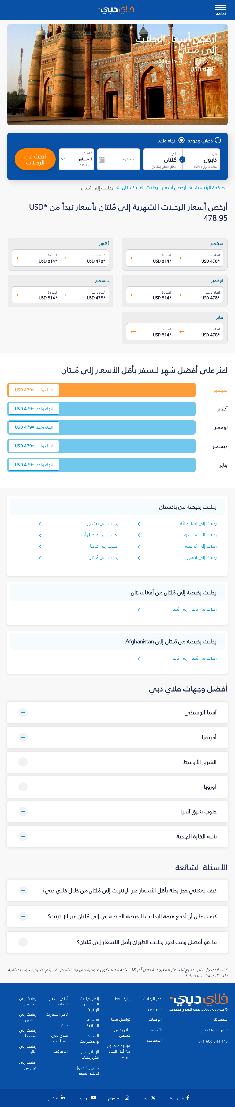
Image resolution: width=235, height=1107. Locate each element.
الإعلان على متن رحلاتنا (89, 1054)
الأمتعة (156, 1030)
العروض (155, 1009)
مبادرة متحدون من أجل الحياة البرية (118, 1051)
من (214, 153)
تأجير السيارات (57, 1014)
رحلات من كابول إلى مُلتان (193, 609)
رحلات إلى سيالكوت (199, 535)
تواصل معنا (120, 1019)
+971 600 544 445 (212, 1041)
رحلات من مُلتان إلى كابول (193, 658)
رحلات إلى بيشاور (102, 523)
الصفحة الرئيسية (211, 187)
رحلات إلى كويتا (104, 546)
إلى (174, 153)
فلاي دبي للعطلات (59, 1038)
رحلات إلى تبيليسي (27, 1001)
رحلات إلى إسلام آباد (198, 523)
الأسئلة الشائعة (93, 1022)
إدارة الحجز (122, 998)
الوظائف (61, 1051)
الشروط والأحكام (214, 1030)
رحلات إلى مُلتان (103, 557)
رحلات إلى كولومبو (27, 1065)
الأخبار (125, 1009)
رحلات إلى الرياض (27, 1017)
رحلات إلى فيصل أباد (99, 535)
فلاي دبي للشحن (122, 1032)
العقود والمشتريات (89, 1038)
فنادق (63, 1025)
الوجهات (155, 1019)
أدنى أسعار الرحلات (58, 1001)
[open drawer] (221, 8)
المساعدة (154, 1040)
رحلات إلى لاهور (202, 557)
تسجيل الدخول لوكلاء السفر (87, 1070)
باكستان (129, 187)
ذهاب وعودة (200, 140)
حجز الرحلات (152, 998)
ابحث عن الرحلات (35, 159)
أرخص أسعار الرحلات (166, 187)
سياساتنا (221, 1019)
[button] (117, 712)
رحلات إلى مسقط (27, 1033)
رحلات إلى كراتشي (200, 546)
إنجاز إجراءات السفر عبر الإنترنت (89, 1004)
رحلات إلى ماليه (27, 1049)
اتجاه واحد (167, 140)
